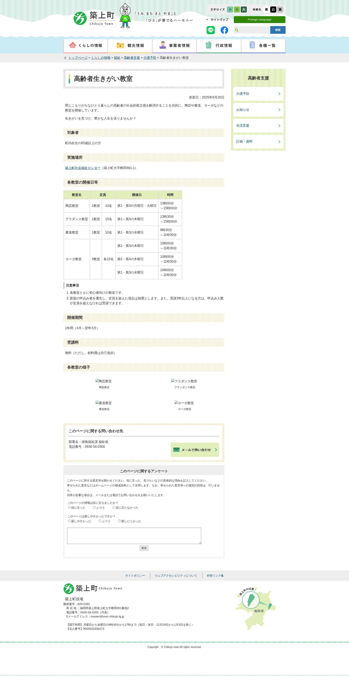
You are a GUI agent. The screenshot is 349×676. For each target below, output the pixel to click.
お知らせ (242, 109)
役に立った (78, 507)
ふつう (100, 507)
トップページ (78, 57)
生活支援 (242, 125)
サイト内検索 (236, 30)
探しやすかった (81, 521)
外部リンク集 (215, 575)
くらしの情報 (100, 57)
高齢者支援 (132, 57)
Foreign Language (259, 19)
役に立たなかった (127, 507)
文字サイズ (217, 9)
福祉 (117, 57)
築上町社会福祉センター (83, 168)
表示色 (257, 9)
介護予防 (149, 57)
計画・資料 (244, 141)
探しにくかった (131, 521)
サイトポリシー (135, 575)
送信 (144, 547)
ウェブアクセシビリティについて (176, 575)
